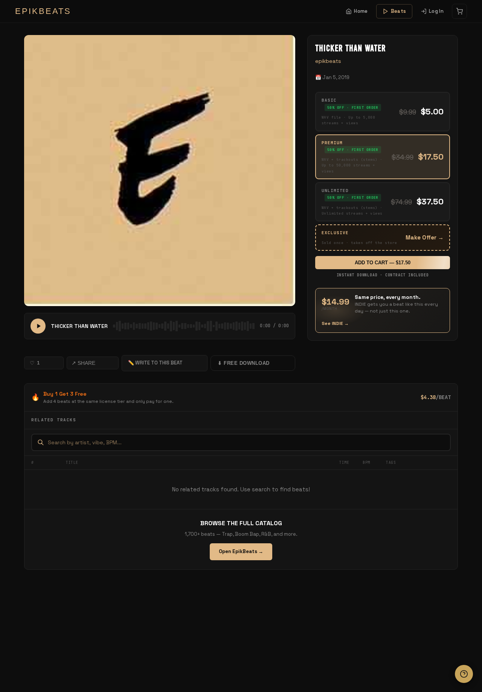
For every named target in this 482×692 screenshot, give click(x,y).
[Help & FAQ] (464, 674)
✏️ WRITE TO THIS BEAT (155, 363)
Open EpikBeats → (241, 551)
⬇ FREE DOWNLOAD (244, 363)
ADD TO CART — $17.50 (382, 262)
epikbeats (328, 61)
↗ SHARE (83, 363)
